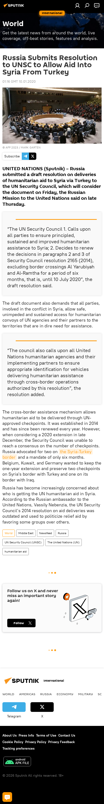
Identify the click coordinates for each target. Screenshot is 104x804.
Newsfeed (45, 533)
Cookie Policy (12, 742)
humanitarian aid (16, 551)
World (9, 533)
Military (85, 694)
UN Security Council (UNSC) (23, 542)
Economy (65, 694)
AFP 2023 (12, 147)
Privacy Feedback (61, 742)
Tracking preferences (18, 748)
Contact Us (66, 735)
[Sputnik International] (14, 7)
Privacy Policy (35, 742)
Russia (62, 533)
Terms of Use (46, 735)
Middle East (25, 533)
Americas (27, 694)
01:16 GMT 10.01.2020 (19, 81)
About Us (9, 735)
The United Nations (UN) (63, 542)
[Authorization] (77, 5)
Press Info (26, 735)
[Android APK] (17, 762)
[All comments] (7, 797)
